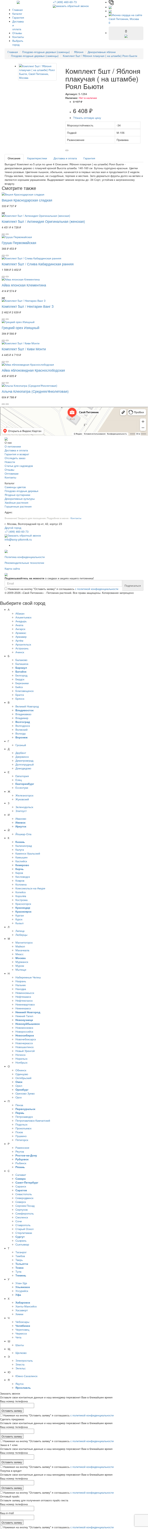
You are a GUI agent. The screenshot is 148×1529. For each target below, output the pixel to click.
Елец (18, 780)
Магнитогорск (24, 942)
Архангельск (23, 644)
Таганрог (21, 1252)
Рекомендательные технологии (24, 563)
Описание (14, 158)
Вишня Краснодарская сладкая (27, 199)
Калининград (23, 846)
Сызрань (20, 1240)
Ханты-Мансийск (26, 1306)
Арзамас (20, 633)
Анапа (19, 625)
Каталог (17, 13)
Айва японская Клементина (24, 284)
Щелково (21, 1353)
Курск (18, 919)
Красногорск (23, 904)
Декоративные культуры (20, 499)
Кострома (21, 900)
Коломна (21, 884)
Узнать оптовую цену (87, 118)
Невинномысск (24, 993)
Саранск (20, 1186)
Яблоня (78, 52)
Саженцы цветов (15, 487)
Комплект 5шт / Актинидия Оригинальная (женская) (43, 221)
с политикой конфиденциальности (96, 589)
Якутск (19, 1384)
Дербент (20, 753)
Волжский (21, 729)
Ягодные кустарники (17, 495)
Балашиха (21, 664)
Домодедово (23, 768)
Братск (19, 695)
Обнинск (20, 1070)
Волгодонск (22, 726)
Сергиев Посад (24, 1206)
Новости (10, 462)
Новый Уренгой (25, 1051)
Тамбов (20, 1256)
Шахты (19, 1345)
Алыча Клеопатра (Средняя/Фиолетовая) (35, 391)
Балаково (21, 660)
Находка (20, 989)
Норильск (21, 1058)
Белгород (21, 675)
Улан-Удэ (21, 1283)
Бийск (19, 687)
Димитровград (24, 760)
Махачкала (22, 950)
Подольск (21, 1124)
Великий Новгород (27, 706)
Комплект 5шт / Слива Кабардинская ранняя (38, 263)
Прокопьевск (23, 1128)
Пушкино (21, 1136)
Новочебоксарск (25, 1039)
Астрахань (22, 648)
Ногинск (20, 1055)
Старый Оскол (24, 1229)
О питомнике (13, 446)
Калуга (19, 849)
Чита (18, 1337)
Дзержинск (22, 757)
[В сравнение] (66, 150)
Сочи (18, 1221)
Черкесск (21, 1333)
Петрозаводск (24, 1116)
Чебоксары (22, 1322)
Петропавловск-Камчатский (32, 1120)
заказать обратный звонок (72, 6)
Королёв (20, 896)
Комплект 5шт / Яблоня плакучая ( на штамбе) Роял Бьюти (100, 56)
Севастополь (23, 1194)
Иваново (20, 818)
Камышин (21, 857)
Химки (19, 1314)
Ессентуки (21, 787)
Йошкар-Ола (23, 834)
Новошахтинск (24, 1047)
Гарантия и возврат (17, 454)
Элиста (19, 1364)
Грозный (20, 745)
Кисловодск (22, 876)
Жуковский (22, 799)
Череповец (22, 1329)
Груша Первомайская (19, 242)
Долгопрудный (24, 764)
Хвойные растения (16, 502)
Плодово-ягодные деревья (21, 491)
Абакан (19, 613)
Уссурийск (21, 1291)
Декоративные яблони (102, 52)
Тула (18, 1271)
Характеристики (37, 158)
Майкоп (20, 946)
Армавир (21, 637)
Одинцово (21, 1074)
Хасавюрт (21, 1310)
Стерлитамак (23, 1233)
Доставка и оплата (65, 158)
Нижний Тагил (24, 1016)
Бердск (19, 679)
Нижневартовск (25, 1004)
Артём (19, 640)
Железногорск (24, 795)
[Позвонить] (111, 2)
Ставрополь (22, 1225)
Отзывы (17, 33)
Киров (19, 873)
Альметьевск (23, 617)
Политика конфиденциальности (25, 557)
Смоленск (21, 1217)
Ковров (19, 880)
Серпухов (21, 1209)
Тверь (19, 1260)
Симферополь (24, 1213)
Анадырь (21, 621)
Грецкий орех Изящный (20, 327)
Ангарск (20, 629)
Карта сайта (12, 568)
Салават (20, 1175)
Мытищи (20, 969)
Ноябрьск (21, 1062)
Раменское (22, 1147)
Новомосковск (24, 1027)
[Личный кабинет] (110, 11)
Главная (17, 10)
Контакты (18, 37)
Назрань (20, 981)
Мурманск (21, 962)
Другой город (13, 528)
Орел (18, 1086)
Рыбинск (20, 1163)
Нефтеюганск (24, 1000)
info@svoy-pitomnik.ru (18, 539)
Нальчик (20, 985)
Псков (19, 1132)
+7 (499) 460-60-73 (65, 2)
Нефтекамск (23, 996)
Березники (22, 683)
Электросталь (24, 1360)
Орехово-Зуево (25, 1093)
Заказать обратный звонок (24, 535)
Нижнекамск (23, 1008)
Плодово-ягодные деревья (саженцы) (46, 52)
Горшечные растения (18, 506)
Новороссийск (24, 1031)
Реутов (19, 1151)
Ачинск (19, 652)
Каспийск (21, 861)
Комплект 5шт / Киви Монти (24, 348)
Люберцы (21, 935)
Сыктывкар (22, 1244)
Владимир (21, 718)
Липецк (19, 931)
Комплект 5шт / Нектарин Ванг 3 (28, 306)
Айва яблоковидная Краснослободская (33, 370)
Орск (18, 1097)
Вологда (20, 733)
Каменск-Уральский (27, 853)
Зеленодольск (24, 807)
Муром (19, 966)
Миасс (19, 954)
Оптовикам (11, 473)
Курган (19, 915)
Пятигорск (21, 1140)
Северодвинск (24, 1198)
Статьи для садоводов (19, 466)
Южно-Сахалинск (26, 1376)
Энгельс (20, 1368)
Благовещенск (24, 691)
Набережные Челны (28, 977)
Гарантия (18, 17)
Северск (20, 1202)
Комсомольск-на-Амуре (30, 888)
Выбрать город (17, 42)
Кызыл (19, 923)
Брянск (19, 698)
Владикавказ (23, 714)
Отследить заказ (15, 458)
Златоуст (21, 811)
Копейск (20, 892)
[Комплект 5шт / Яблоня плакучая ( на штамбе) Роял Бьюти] (37, 72)
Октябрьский (23, 1078)
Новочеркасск (24, 1043)
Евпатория (22, 776)
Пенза (19, 1105)
